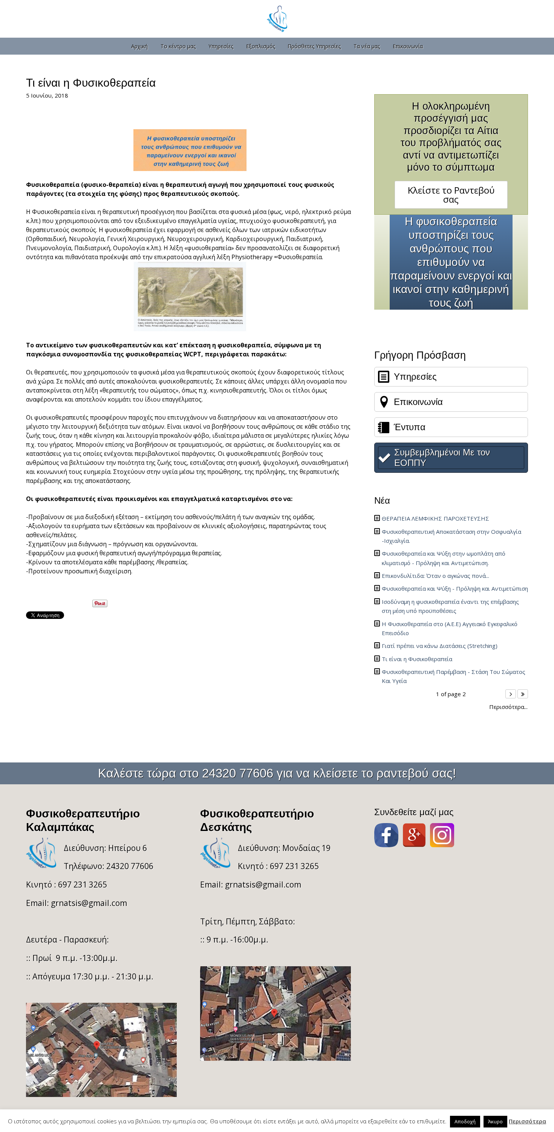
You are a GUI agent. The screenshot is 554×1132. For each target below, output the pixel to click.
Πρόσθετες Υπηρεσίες (314, 46)
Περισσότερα (527, 1121)
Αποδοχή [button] (465, 1121)
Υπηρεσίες (220, 46)
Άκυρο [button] (495, 1121)
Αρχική (139, 46)
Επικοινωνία (408, 46)
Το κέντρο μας (178, 46)
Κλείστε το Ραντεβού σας (451, 194)
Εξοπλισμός (260, 46)
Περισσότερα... (508, 707)
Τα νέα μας (367, 46)
